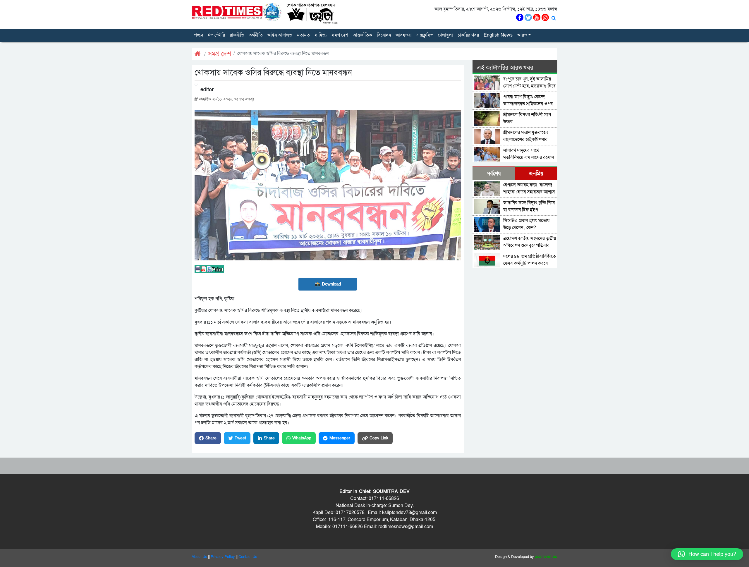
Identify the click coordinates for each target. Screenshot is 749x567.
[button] (707, 554)
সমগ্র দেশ (339, 35)
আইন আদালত (279, 35)
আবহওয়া (404, 35)
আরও (522, 35)
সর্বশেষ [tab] (494, 173)
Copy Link (379, 438)
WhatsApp (301, 438)
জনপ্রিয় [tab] (536, 173)
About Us (199, 556)
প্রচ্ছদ (198, 35)
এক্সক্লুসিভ (424, 35)
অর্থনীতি (256, 35)
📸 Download (328, 284)
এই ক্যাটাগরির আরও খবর (505, 68)
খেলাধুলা (445, 35)
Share (211, 438)
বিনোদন (384, 35)
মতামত (303, 35)
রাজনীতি (237, 35)
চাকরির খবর (468, 35)
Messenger (339, 438)
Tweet (240, 438)
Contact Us (247, 556)
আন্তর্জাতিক (362, 35)
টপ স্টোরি (216, 35)
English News (498, 35)
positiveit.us (546, 556)
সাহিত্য (321, 35)
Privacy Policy (223, 556)
